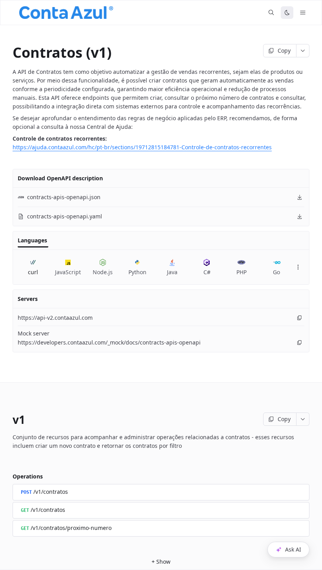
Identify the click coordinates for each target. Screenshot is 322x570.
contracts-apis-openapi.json (64, 197)
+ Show (161, 561)
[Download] (299, 197)
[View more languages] (298, 267)
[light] (287, 12)
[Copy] (299, 318)
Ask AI (293, 549)
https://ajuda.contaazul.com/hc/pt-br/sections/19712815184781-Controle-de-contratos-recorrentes (142, 147)
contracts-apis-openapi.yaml (64, 216)
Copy (284, 50)
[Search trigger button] (271, 12)
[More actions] (302, 50)
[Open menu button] (302, 12)
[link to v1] (7, 419)
